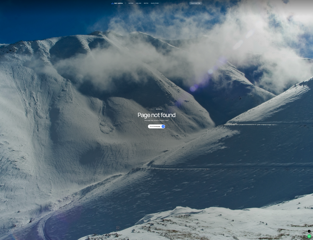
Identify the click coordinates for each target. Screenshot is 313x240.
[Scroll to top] (309, 231)
